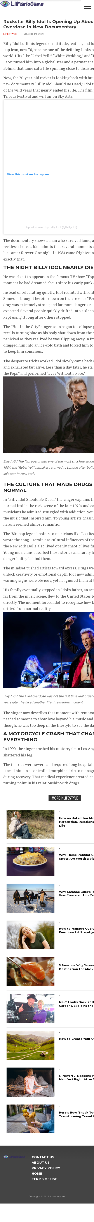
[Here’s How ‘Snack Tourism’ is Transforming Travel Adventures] (30, 1131)
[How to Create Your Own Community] (30, 1058)
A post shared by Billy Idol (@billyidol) (51, 227)
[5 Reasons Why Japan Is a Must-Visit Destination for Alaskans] (30, 984)
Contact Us (43, 1157)
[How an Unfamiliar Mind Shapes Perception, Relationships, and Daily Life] (30, 837)
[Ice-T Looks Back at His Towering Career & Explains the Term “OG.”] (30, 1021)
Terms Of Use (44, 1179)
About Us (41, 1163)
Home (37, 1174)
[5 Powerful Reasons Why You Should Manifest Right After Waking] (30, 1095)
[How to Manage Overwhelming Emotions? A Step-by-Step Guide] (30, 947)
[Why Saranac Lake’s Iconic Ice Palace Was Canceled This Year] (30, 911)
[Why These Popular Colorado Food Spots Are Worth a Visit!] (30, 874)
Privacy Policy (46, 1168)
